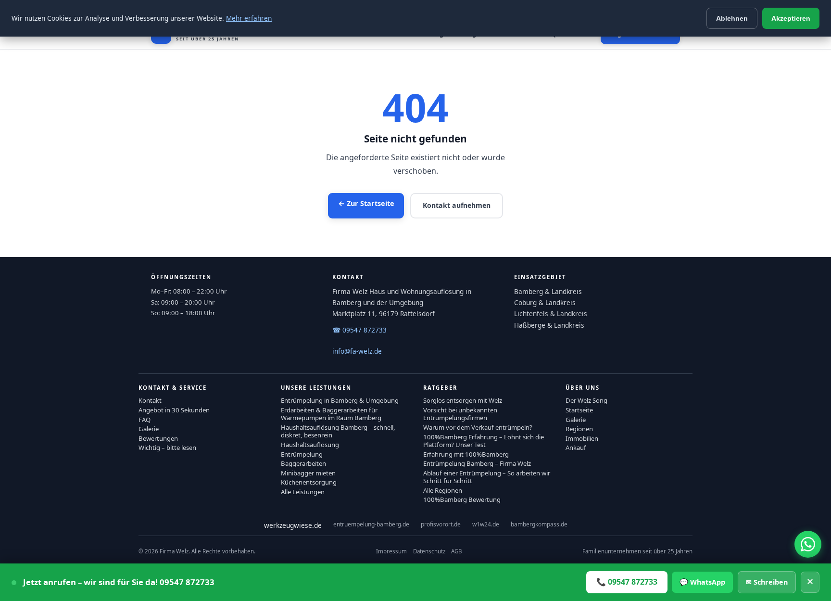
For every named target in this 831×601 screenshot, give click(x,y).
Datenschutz (429, 551)
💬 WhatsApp (702, 582)
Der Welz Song (586, 400)
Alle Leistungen (303, 491)
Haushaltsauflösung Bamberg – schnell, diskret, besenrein (338, 431)
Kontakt (150, 400)
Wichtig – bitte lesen (167, 447)
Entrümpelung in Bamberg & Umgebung (340, 400)
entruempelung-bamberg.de (371, 524)
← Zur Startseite (366, 203)
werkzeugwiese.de (293, 525)
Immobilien (582, 438)
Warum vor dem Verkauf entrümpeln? (477, 427)
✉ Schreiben (767, 582)
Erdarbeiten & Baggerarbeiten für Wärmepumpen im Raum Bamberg (331, 414)
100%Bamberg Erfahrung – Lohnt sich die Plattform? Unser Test (483, 441)
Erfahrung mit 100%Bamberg (466, 454)
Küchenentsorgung (309, 482)
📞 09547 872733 (626, 581)
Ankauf (576, 447)
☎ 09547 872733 (359, 329)
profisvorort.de (441, 524)
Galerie (148, 428)
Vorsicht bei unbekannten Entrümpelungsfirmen (460, 414)
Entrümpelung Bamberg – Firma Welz (477, 463)
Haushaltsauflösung (310, 444)
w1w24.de (485, 524)
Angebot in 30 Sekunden (174, 410)
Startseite (579, 410)
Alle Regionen (442, 490)
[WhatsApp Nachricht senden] (807, 544)
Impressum (391, 551)
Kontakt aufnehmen (457, 205)
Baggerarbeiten (303, 463)
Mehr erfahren (249, 18)
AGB (456, 551)
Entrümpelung (302, 454)
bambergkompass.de (539, 524)
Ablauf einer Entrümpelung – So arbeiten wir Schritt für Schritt (486, 477)
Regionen (579, 428)
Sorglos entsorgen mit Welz (462, 400)
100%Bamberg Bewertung (462, 499)
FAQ (144, 419)
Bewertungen (158, 438)
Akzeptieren (790, 18)
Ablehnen (732, 18)
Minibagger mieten (308, 473)
